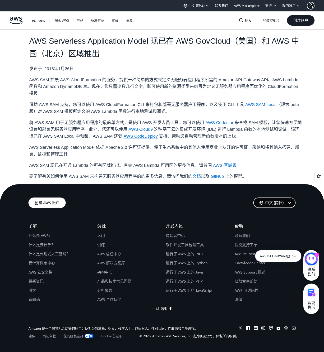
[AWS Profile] (311, 6)
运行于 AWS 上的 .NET (184, 253)
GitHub (217, 176)
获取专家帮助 (246, 281)
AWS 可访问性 (247, 290)
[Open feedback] (319, 176)
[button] (62, 20)
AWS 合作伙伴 (109, 299)
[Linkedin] (256, 328)
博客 (32, 290)
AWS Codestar (219, 122)
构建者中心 (175, 235)
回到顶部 (159, 308)
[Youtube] (278, 328)
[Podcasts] (286, 328)
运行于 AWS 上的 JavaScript (189, 290)
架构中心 (104, 272)
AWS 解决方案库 (111, 262)
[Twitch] (271, 328)
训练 (101, 244)
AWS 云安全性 (40, 272)
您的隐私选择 (73, 336)
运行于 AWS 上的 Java (184, 272)
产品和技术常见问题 (114, 281)
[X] (240, 328)
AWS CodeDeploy (141, 136)
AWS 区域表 (224, 165)
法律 (238, 299)
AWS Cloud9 (141, 129)
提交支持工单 (246, 244)
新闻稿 (34, 299)
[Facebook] (248, 328)
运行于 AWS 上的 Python (187, 262)
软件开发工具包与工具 (185, 244)
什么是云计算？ (41, 244)
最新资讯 (36, 281)
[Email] (294, 328)
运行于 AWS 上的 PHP (184, 281)
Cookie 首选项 (111, 336)
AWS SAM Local (261, 104)
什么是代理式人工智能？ (49, 253)
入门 (101, 235)
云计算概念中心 (41, 262)
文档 (196, 176)
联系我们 (242, 235)
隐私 (31, 336)
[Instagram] (263, 328)
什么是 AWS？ (40, 235)
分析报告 (104, 290)
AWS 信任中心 (109, 253)
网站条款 (49, 336)
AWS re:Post (245, 253)
